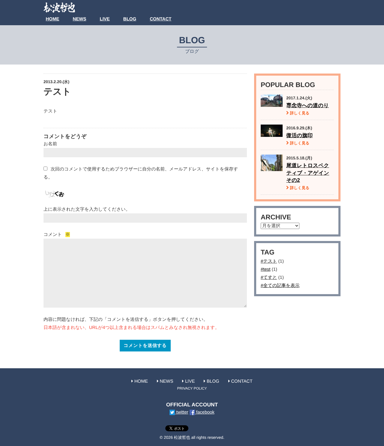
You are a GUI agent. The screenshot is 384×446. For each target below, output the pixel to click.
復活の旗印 (299, 135)
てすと (270, 277)
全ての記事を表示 (281, 285)
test (266, 269)
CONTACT (160, 19)
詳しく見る (299, 113)
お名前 (50, 143)
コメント (57, 234)
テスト (270, 261)
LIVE (105, 19)
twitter (181, 412)
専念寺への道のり (307, 105)
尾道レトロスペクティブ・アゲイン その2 (307, 172)
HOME (52, 19)
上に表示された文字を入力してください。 (87, 209)
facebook (204, 412)
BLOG (129, 19)
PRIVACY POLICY (192, 388)
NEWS (79, 19)
